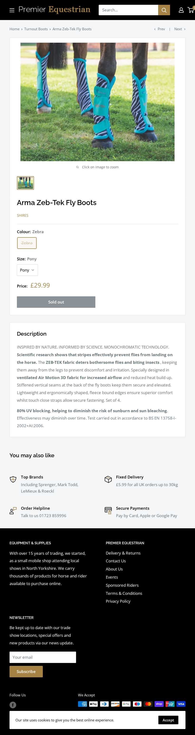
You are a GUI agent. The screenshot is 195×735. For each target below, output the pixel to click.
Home (15, 28)
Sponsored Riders (122, 585)
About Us (114, 569)
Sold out (56, 302)
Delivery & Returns (123, 553)
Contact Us (116, 561)
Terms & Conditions (124, 593)
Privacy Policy (118, 601)
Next (178, 28)
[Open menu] (12, 10)
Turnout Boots (36, 28)
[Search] (164, 10)
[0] (191, 10)
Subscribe (26, 671)
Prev (161, 28)
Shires (22, 215)
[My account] (181, 10)
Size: (27, 259)
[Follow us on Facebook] (13, 704)
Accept (168, 720)
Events (112, 577)
